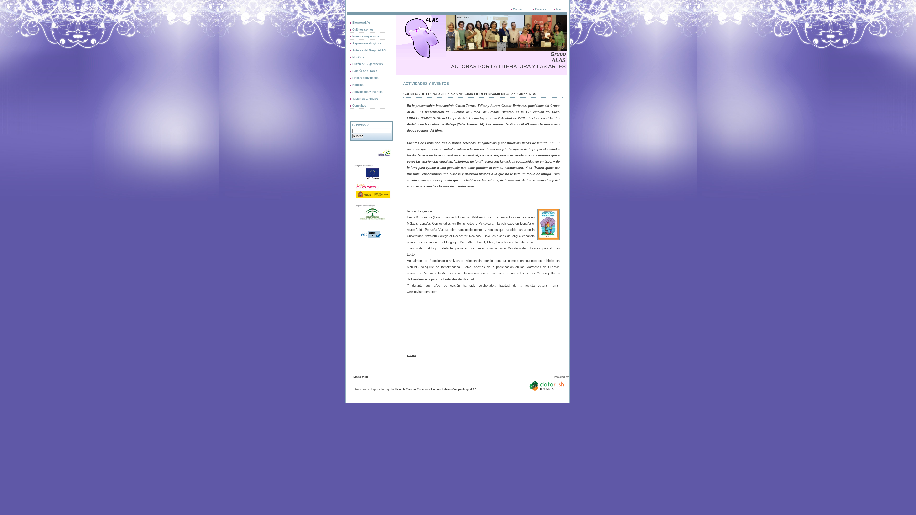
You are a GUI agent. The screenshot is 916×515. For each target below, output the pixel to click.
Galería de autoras (364, 71)
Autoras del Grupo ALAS (369, 50)
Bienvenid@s (361, 22)
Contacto (519, 9)
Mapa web (360, 377)
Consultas (359, 105)
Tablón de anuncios (365, 98)
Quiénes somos (363, 29)
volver (411, 355)
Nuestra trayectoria (365, 36)
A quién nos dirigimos (367, 43)
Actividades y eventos (367, 91)
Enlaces (540, 9)
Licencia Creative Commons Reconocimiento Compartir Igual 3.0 (435, 389)
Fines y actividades (365, 78)
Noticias (358, 85)
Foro (559, 9)
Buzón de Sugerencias (367, 64)
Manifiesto (359, 57)
